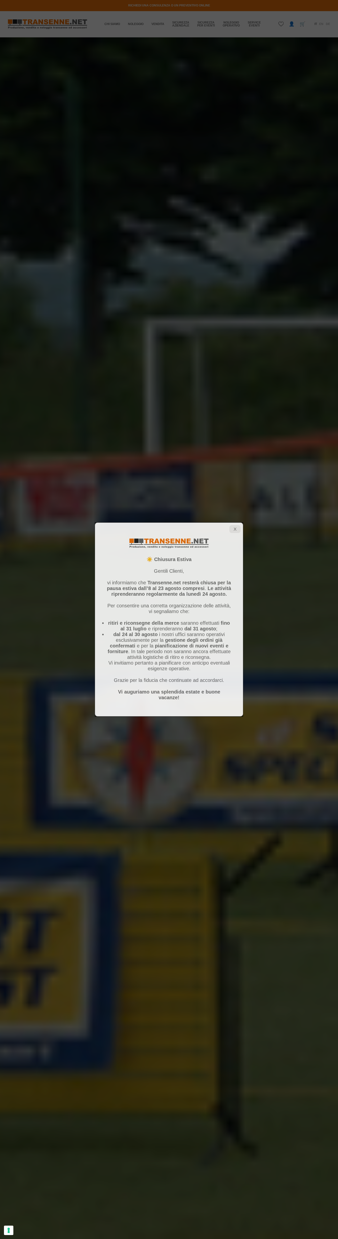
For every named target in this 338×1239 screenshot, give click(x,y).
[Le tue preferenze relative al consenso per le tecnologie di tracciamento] (8, 1230)
